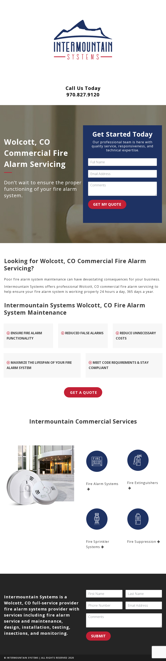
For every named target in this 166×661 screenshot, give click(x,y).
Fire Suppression (141, 541)
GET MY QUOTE (107, 204)
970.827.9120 (83, 94)
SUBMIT (98, 636)
